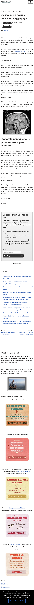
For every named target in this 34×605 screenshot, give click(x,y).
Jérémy (6, 30)
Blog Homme (5, 584)
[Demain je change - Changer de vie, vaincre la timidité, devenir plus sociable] (6, 2)
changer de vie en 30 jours (17, 508)
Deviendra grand (6, 587)
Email (4, 250)
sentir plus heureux (19, 51)
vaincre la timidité (14, 544)
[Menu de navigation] (30, 1)
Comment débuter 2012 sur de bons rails (16, 313)
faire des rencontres (23, 471)
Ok (11, 601)
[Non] (32, 597)
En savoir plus (19, 601)
